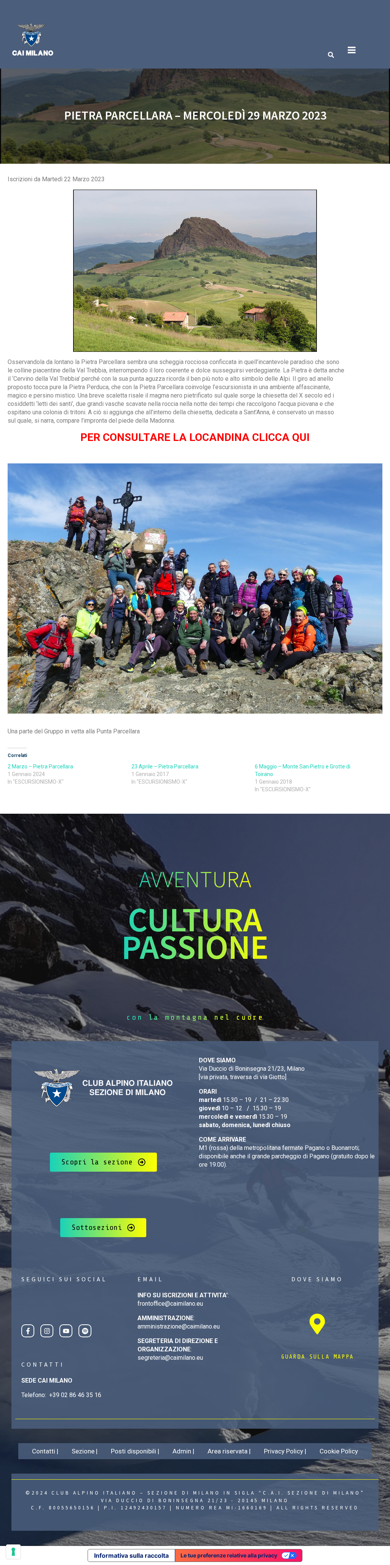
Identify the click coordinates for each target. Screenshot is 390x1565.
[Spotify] (84, 1330)
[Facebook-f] (27, 1330)
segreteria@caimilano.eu (170, 1357)
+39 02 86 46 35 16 (75, 1395)
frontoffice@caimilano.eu (170, 1303)
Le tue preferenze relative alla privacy (229, 1555)
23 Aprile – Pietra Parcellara (164, 766)
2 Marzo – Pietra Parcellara (40, 766)
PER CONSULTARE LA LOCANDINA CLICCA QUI (195, 437)
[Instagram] (46, 1330)
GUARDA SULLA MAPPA (317, 1356)
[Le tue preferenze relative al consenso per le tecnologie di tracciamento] (13, 1551)
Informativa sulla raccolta (131, 1555)
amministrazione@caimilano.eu (178, 1326)
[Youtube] (65, 1330)
